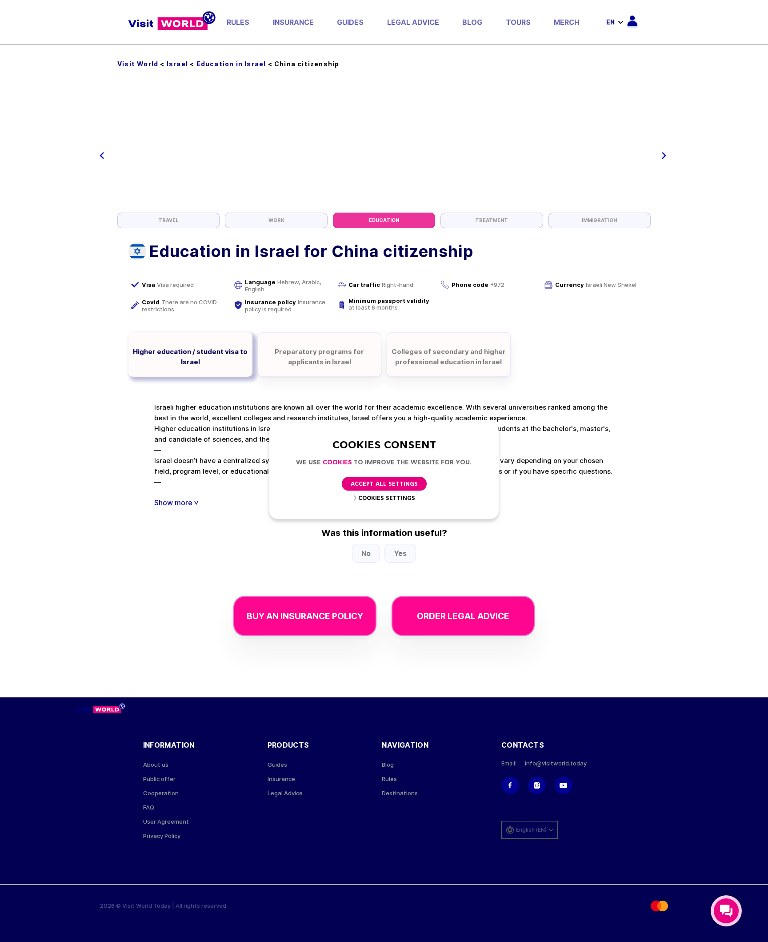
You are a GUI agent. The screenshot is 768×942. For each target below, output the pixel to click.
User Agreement (166, 822)
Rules (238, 22)
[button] (102, 155)
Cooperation (161, 793)
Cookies (337, 462)
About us (155, 765)
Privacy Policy (161, 836)
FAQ (148, 807)
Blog (472, 22)
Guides (350, 22)
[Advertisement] (384, 146)
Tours (518, 22)
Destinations (400, 793)
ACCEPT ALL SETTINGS (384, 484)
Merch (567, 22)
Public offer (159, 779)
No (366, 553)
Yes (400, 553)
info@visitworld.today (556, 763)
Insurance (293, 22)
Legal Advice (413, 22)
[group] (168, 220)
